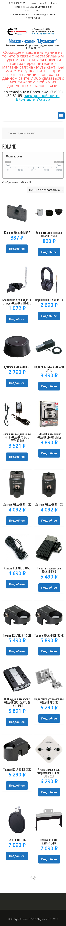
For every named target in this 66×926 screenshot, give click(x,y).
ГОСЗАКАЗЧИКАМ (19, 14)
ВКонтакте (25, 99)
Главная (12, 133)
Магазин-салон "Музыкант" (33, 40)
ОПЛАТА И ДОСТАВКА (44, 14)
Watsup (43, 99)
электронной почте (41, 95)
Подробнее (17, 249)
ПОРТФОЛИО (33, 17)
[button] (61, 115)
